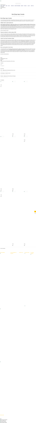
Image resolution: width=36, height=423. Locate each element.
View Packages (32, 308)
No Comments (6, 71)
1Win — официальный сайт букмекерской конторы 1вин (8, 70)
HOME (19, 253)
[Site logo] (3, 7)
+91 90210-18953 (6, 0)
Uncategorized (2, 65)
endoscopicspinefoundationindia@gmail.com (5, 414)
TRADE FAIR (20, 259)
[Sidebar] (1, 417)
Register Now (18, 3)
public (1, 64)
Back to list (2, 59)
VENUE (20, 256)
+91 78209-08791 (10, 0)
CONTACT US (20, 262)
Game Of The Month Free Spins (4, 30)
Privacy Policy (32, 312)
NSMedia (16, 415)
